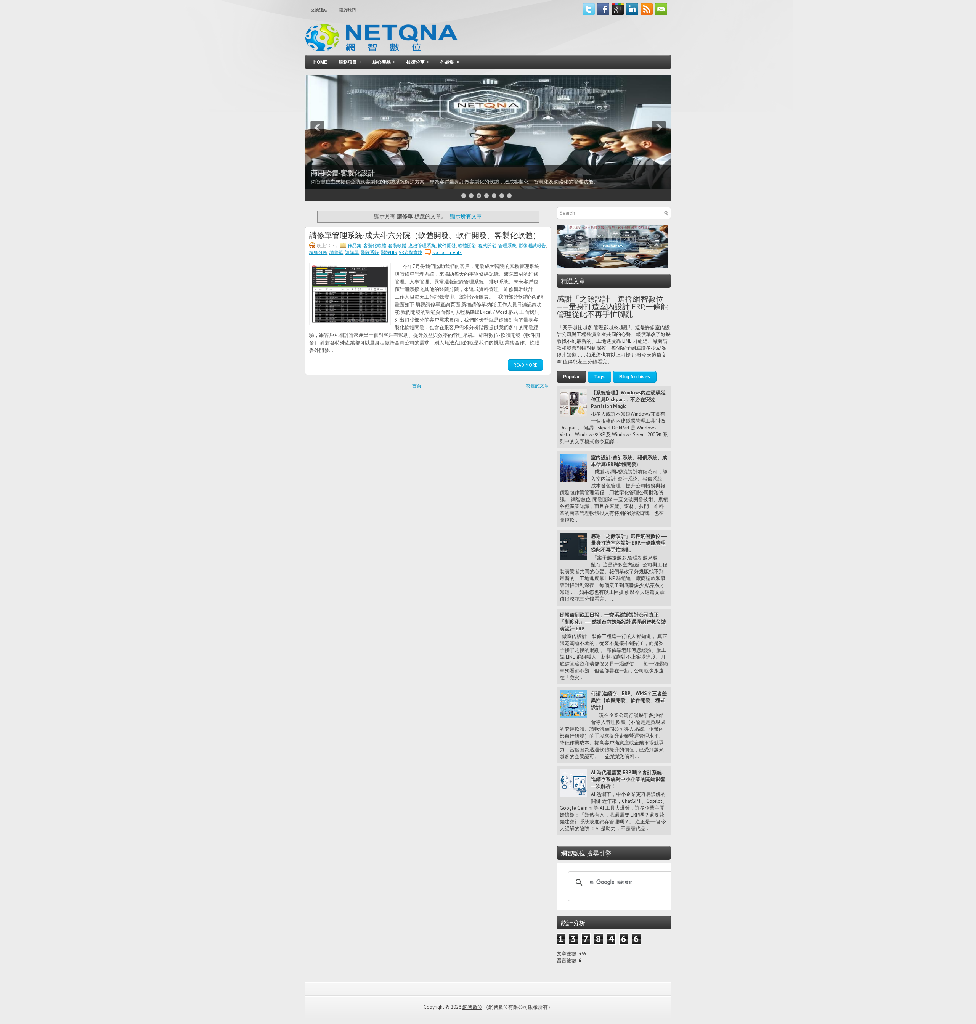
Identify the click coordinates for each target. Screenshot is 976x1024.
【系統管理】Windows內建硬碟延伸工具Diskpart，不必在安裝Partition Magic (628, 399)
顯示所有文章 (466, 216)
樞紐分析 (318, 252)
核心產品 (384, 62)
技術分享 (418, 62)
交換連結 (319, 10)
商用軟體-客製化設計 (343, 173)
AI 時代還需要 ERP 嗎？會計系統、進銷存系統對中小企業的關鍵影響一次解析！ (629, 779)
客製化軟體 (374, 245)
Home (320, 62)
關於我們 (347, 10)
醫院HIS (389, 252)
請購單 (352, 252)
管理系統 (507, 245)
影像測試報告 (532, 245)
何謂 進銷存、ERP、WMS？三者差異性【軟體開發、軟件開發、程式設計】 (629, 700)
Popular (571, 376)
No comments (447, 252)
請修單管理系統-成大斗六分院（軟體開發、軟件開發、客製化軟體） (424, 234)
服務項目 (350, 62)
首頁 (416, 386)
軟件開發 (447, 245)
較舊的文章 (537, 386)
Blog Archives (634, 376)
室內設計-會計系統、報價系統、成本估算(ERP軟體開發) (629, 461)
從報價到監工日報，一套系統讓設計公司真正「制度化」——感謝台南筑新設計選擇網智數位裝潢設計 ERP (613, 622)
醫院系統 (370, 252)
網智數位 (472, 1007)
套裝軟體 (397, 245)
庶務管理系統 (422, 245)
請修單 (336, 252)
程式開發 (487, 245)
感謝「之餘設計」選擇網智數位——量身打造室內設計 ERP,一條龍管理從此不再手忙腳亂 (612, 306)
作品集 (449, 62)
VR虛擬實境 (410, 252)
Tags (599, 376)
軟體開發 (467, 245)
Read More (525, 365)
